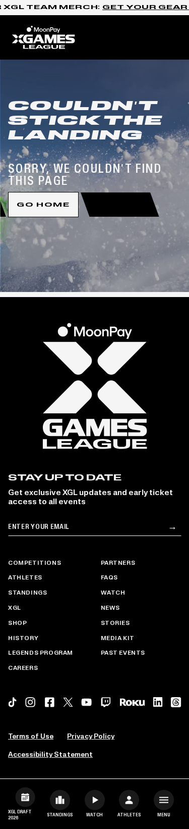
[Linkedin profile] (158, 702)
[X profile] (68, 702)
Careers (23, 668)
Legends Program (40, 653)
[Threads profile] (176, 702)
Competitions (34, 563)
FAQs (109, 578)
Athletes (25, 578)
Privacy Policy (90, 737)
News (110, 608)
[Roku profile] (132, 702)
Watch (113, 593)
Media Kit (118, 639)
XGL (14, 608)
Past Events (123, 653)
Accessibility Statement (50, 755)
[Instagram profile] (30, 702)
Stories (115, 623)
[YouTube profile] (86, 702)
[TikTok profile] (12, 702)
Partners (118, 563)
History (23, 639)
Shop (17, 623)
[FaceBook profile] (49, 702)
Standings (27, 593)
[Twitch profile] (106, 702)
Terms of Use (30, 737)
